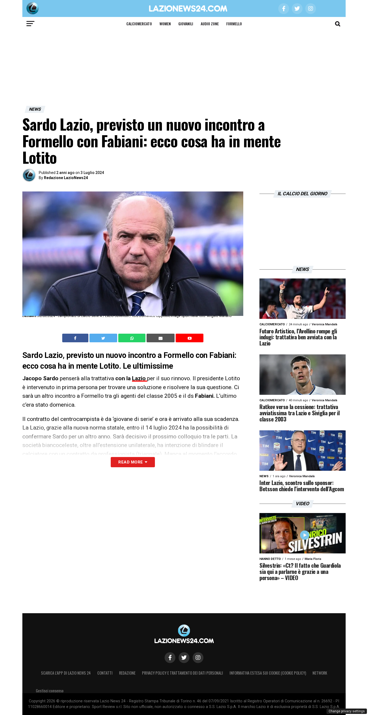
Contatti (105, 673)
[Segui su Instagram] (198, 657)
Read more (130, 462)
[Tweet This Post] (103, 338)
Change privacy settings (347, 711)
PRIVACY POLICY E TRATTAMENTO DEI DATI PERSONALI (182, 673)
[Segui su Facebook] (170, 657)
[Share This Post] (132, 338)
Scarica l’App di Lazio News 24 (66, 673)
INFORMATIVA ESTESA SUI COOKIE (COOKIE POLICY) (268, 673)
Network (320, 673)
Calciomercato (139, 23)
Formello (234, 23)
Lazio (139, 378)
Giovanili (185, 23)
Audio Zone (210, 23)
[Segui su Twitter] (184, 657)
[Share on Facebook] (76, 338)
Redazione (127, 673)
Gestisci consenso (50, 690)
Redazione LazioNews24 (66, 178)
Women (165, 23)
